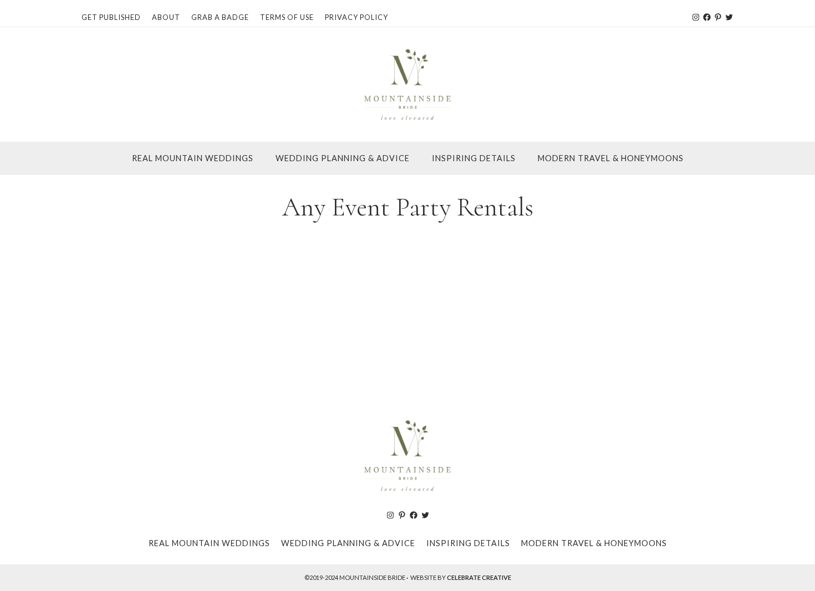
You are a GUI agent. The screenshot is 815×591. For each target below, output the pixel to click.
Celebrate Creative (479, 577)
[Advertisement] (407, 317)
